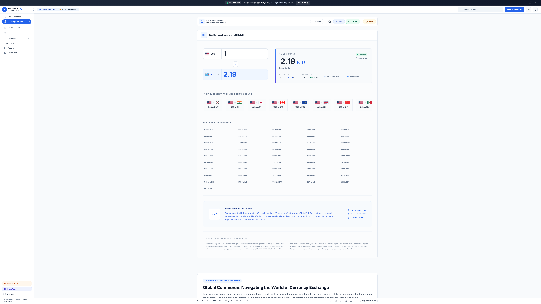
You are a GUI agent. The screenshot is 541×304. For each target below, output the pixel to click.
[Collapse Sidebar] (34, 10)
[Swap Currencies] (235, 64)
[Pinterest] (336, 301)
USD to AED (242, 149)
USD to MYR (345, 156)
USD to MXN (209, 182)
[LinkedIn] (346, 301)
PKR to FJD (276, 136)
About (209, 301)
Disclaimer (250, 301)
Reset (318, 21)
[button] (213, 105)
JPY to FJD (311, 143)
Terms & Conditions (237, 301)
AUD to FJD (242, 143)
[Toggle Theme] (535, 9)
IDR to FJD (208, 175)
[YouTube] (351, 301)
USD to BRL (311, 175)
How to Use (201, 301)
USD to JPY (276, 143)
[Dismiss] (536, 3)
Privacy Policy (224, 301)
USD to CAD (311, 136)
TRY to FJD (276, 175)
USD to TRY (242, 175)
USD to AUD (208, 143)
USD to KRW (277, 182)
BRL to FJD (345, 175)
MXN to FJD (242, 182)
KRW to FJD (311, 182)
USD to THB (276, 169)
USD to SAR (311, 149)
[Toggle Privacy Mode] (528, 9)
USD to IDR (345, 169)
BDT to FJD (208, 188)
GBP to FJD (311, 130)
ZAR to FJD (276, 162)
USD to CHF (276, 156)
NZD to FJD (242, 169)
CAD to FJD (345, 136)
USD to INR (345, 130)
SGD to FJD (242, 156)
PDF (340, 21)
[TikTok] (341, 301)
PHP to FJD (345, 162)
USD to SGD (208, 156)
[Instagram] (331, 301)
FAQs (215, 301)
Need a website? (514, 9)
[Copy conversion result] (329, 21)
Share (354, 21)
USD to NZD (208, 169)
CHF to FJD (311, 156)
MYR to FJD (208, 162)
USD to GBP (276, 130)
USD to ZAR (242, 162)
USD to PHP (311, 162)
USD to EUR (208, 130)
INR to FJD (208, 136)
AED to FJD (276, 149)
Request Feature (369, 301)
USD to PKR (242, 136)
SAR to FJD (345, 149)
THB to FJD (311, 169)
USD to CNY (345, 143)
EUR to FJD (242, 130)
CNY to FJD (208, 149)
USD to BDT (345, 182)
